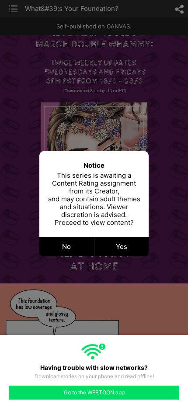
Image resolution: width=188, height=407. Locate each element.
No (66, 246)
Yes (121, 246)
